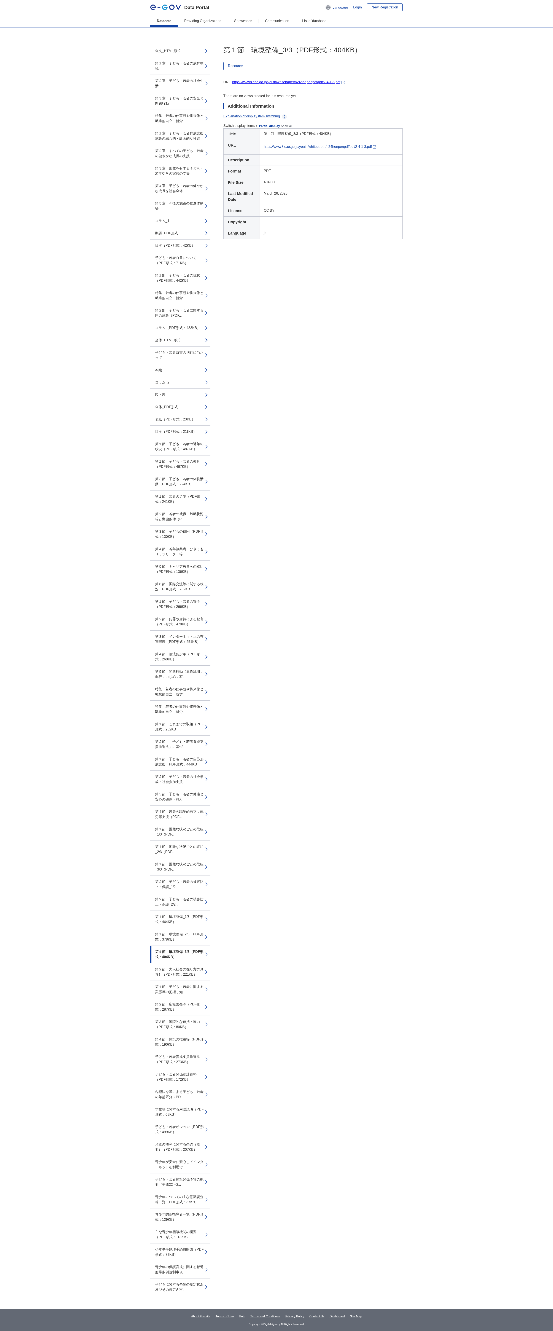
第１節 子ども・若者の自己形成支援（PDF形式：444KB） (179, 761)
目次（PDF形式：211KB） (176, 431)
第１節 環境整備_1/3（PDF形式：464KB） (179, 919)
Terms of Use (225, 1316)
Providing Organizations (202, 21)
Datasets (164, 21)
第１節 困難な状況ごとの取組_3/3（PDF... (179, 866)
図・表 (160, 394)
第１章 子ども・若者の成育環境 (179, 65)
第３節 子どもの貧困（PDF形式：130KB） (179, 534)
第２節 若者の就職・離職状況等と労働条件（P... (179, 516)
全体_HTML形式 (167, 340)
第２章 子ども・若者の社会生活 (179, 83)
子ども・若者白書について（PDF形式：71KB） (176, 260)
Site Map (356, 1316)
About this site (200, 1316)
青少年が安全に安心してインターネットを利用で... (179, 1164)
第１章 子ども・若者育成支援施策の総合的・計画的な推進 (179, 135)
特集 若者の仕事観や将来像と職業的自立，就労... (179, 118)
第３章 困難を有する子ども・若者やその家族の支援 (179, 170)
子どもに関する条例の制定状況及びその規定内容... (179, 1287)
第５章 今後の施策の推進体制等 (179, 205)
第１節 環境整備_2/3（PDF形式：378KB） (179, 936)
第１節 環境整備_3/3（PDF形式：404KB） (179, 954)
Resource (235, 66)
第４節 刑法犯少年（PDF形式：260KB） (177, 656)
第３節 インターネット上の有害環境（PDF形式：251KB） (179, 639)
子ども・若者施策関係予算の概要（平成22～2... (179, 1182)
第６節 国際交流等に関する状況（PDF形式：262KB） (179, 586)
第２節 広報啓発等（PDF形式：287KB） (177, 1006)
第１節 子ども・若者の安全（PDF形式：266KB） (177, 604)
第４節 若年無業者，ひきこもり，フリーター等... (179, 551)
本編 (158, 370)
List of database (314, 21)
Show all (286, 126)
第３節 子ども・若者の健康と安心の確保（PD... (179, 796)
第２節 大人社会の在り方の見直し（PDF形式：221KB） (179, 971)
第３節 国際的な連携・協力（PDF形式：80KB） (177, 1024)
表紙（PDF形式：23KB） (175, 419)
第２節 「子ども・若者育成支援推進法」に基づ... (179, 744)
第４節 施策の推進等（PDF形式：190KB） (179, 1041)
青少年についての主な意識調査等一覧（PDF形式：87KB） (179, 1199)
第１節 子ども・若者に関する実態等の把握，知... (179, 989)
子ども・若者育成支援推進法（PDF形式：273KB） (177, 1059)
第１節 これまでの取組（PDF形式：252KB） (179, 726)
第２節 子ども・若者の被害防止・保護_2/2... (179, 901)
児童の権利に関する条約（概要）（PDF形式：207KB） (177, 1146)
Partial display (269, 126)
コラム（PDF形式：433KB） (177, 328)
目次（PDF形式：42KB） (175, 245)
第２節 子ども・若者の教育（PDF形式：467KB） (177, 464)
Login (357, 7)
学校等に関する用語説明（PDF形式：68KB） (179, 1111)
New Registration (385, 7)
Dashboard (337, 1316)
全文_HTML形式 (167, 51)
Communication (277, 21)
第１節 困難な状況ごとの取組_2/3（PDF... (179, 849)
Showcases (243, 21)
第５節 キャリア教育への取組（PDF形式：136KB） (179, 569)
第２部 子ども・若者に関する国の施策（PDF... (179, 312)
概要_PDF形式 (166, 233)
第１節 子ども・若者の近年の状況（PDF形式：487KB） (179, 446)
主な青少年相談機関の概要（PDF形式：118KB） (176, 1234)
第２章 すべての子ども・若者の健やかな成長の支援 (179, 153)
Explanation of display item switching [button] (251, 116)
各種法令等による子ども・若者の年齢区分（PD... (179, 1094)
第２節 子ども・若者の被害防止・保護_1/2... (179, 884)
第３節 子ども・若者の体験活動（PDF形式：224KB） (179, 481)
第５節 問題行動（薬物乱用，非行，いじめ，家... (179, 674)
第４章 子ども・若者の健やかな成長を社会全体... (179, 188)
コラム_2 (162, 382)
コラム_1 (162, 221)
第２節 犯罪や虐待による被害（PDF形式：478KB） (179, 621)
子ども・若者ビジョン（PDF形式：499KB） (179, 1129)
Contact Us (316, 1316)
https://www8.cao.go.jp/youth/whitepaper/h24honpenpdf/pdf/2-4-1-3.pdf (286, 82)
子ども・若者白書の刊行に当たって (179, 355)
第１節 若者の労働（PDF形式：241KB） (177, 499)
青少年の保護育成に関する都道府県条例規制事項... (179, 1269)
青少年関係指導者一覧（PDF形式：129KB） (179, 1217)
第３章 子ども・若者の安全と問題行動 (179, 100)
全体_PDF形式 (166, 407)
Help (242, 1316)
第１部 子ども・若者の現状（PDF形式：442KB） (177, 277)
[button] (336, 7)
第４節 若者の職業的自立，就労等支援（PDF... (179, 814)
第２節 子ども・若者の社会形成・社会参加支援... (179, 779)
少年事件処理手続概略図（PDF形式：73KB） (179, 1252)
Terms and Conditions (265, 1316)
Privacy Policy (294, 1316)
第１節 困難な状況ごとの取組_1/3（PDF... (179, 831)
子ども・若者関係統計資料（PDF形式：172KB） (176, 1076)
